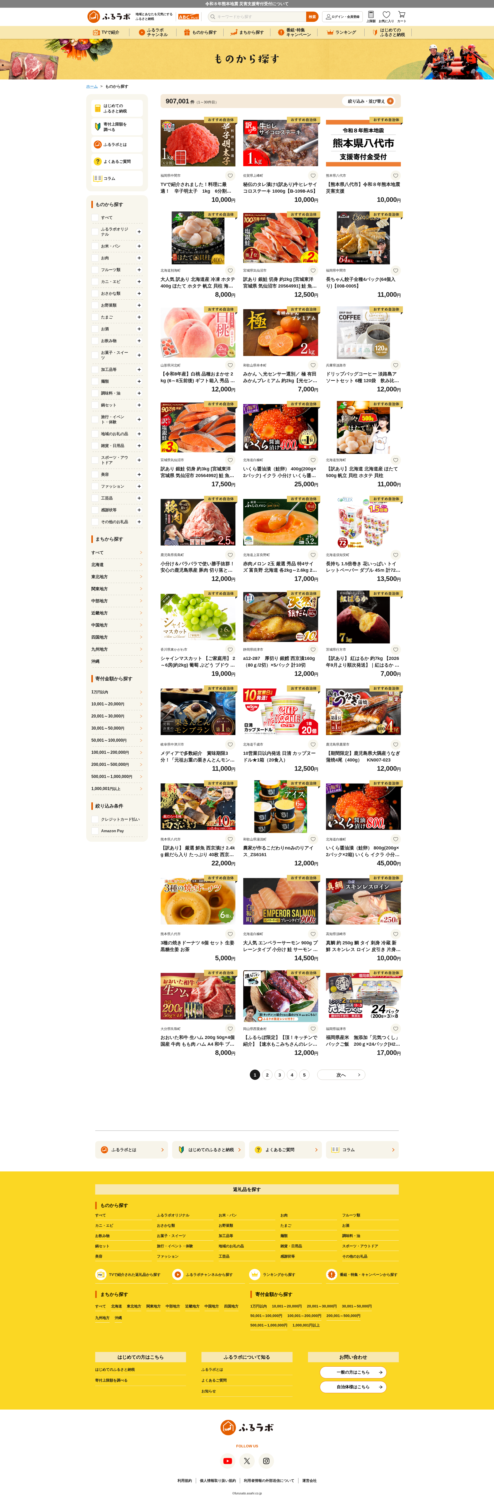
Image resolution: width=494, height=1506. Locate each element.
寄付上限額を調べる (111, 1380)
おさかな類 (166, 1225)
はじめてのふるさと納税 (115, 1369)
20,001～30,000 (107, 716)
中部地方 (99, 601)
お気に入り (386, 21)
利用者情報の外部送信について (269, 1480)
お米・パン (228, 1215)
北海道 (97, 564)
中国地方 (99, 625)
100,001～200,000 (110, 752)
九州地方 (99, 649)
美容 (98, 1256)
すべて (107, 217)
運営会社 (309, 1480)
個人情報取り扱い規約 (218, 1480)
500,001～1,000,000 (111, 776)
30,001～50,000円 (357, 1306)
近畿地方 (99, 613)
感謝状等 (287, 1256)
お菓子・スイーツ (171, 1236)
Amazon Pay (112, 831)
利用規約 (185, 1480)
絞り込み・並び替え (366, 101)
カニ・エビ (104, 1225)
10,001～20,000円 (287, 1306)
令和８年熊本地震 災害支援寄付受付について (247, 4)
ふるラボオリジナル (173, 1215)
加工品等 (226, 1236)
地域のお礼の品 (231, 1246)
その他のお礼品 (354, 1256)
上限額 (371, 21)
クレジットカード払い (120, 819)
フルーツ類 (351, 1215)
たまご (285, 1225)
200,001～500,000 (110, 764)
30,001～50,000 (107, 728)
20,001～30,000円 (322, 1306)
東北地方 (99, 577)
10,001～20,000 (107, 704)
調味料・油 (351, 1236)
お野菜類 (226, 1225)
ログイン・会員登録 (345, 17)
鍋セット (102, 1246)
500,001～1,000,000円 (268, 1325)
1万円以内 (258, 1306)
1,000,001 (105, 788)
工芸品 (224, 1256)
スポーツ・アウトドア (360, 1246)
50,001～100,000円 (266, 1316)
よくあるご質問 (214, 1380)
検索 (312, 17)
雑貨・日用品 (291, 1246)
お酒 (345, 1225)
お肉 (284, 1215)
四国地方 (99, 637)
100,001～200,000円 (304, 1316)
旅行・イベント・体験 (175, 1246)
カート (402, 21)
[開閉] (139, 231)
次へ (341, 1075)
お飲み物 (102, 1236)
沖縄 (95, 661)
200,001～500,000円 (343, 1316)
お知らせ (208, 1391)
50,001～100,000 (109, 740)
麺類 (284, 1236)
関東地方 (99, 589)
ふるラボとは (212, 1369)
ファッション (168, 1256)
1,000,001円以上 (306, 1325)
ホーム (92, 86)
